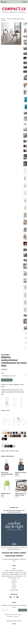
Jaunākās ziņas (14, 507)
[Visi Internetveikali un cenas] (13, 614)
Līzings (14, 584)
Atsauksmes (14, 582)
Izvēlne (5, 2)
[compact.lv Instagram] (14, 597)
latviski (14, 588)
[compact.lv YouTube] (17, 597)
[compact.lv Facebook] (10, 597)
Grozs (25, 2)
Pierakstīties (22, 610)
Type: (2, 373)
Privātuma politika (14, 590)
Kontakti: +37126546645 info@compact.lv (14, 570)
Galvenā (3, 18)
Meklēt (14, 568)
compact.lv (19, 620)
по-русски (14, 586)
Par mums (14, 579)
